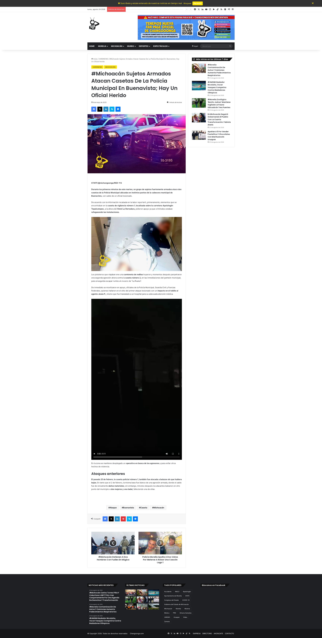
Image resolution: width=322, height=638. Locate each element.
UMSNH (167, 617)
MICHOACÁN (116, 46)
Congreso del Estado (171, 600)
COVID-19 (185, 600)
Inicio (95, 59)
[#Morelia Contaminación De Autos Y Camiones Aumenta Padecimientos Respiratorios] (199, 68)
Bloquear (187, 3)
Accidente (167, 591)
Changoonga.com (137, 633)
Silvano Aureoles (185, 613)
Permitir (198, 3)
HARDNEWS (103, 59)
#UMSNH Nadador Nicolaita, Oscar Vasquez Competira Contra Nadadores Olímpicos (160, 9)
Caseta (143, 507)
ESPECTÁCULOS (160, 46)
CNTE (187, 596)
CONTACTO (229, 633)
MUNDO (130, 46)
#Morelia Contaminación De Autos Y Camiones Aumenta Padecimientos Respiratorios (219, 70)
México (166, 613)
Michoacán (158, 507)
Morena (187, 609)
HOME (92, 46)
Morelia (178, 609)
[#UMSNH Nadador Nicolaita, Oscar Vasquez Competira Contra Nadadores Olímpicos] (199, 85)
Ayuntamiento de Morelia (173, 596)
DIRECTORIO (207, 633)
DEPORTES (143, 46)
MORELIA (102, 46)
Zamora (167, 621)
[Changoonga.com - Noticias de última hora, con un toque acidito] (93, 23)
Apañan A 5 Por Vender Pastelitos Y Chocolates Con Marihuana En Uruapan (219, 135)
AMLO (177, 591)
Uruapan (177, 617)
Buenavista (128, 507)
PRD (174, 613)
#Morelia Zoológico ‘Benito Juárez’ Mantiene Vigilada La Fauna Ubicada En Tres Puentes (219, 103)
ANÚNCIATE (218, 633)
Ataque (113, 507)
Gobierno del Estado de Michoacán (176, 604)
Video (185, 617)
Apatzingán (187, 591)
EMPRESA (197, 633)
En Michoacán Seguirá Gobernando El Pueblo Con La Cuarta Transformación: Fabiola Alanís (219, 119)
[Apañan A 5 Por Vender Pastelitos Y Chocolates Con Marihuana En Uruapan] (199, 135)
